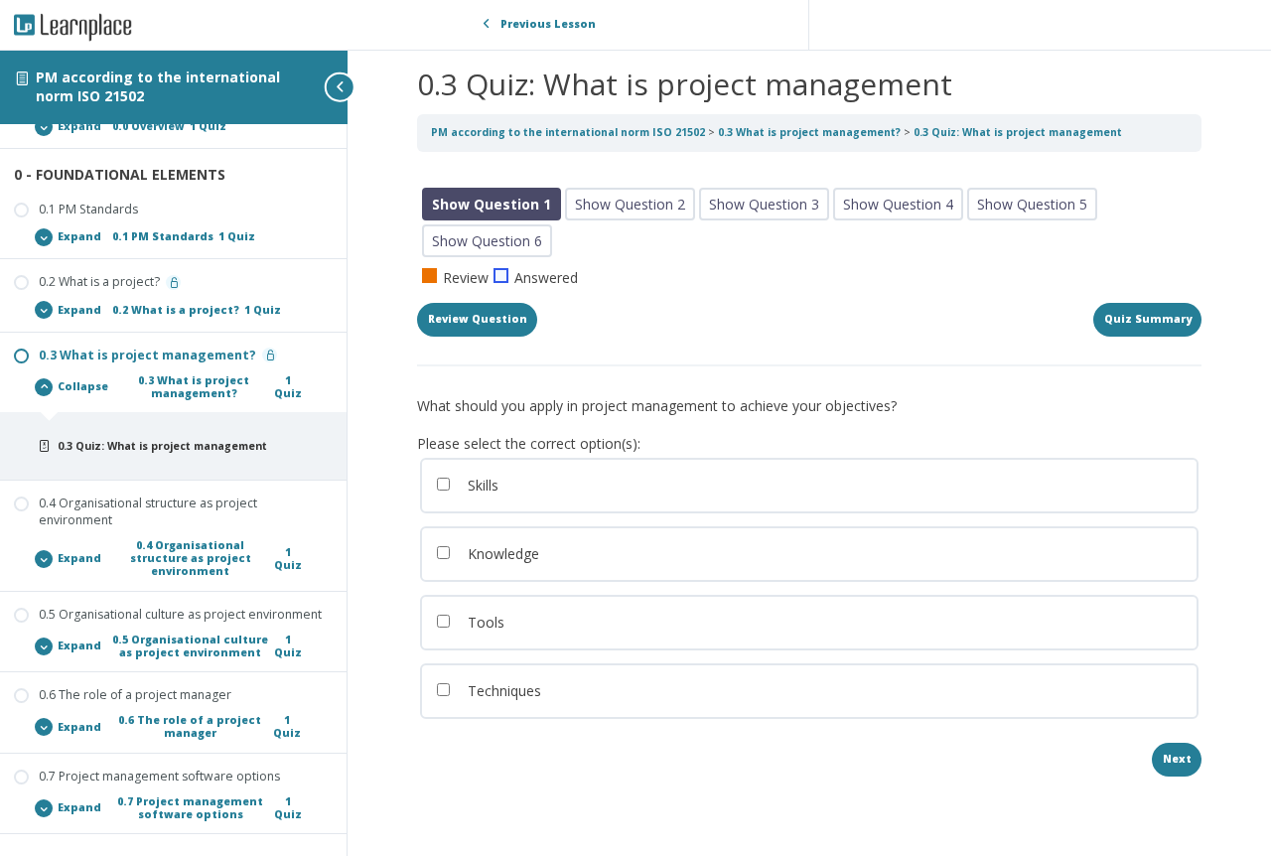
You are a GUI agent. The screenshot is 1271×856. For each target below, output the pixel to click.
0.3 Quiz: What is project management (1018, 132)
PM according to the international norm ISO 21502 (158, 86)
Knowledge (501, 553)
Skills (481, 485)
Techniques (502, 690)
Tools (484, 622)
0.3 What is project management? (811, 132)
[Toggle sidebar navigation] (342, 87)
